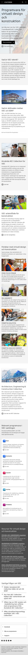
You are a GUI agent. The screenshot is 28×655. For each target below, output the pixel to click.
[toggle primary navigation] (2, 2)
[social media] (6, 641)
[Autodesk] (8, 2)
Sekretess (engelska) (6, 646)
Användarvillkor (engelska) (12, 648)
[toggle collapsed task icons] (19, 2)
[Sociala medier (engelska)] (6, 641)
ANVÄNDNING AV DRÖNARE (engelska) (13, 543)
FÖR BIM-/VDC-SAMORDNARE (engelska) (14, 535)
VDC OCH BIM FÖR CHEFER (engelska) (13, 557)
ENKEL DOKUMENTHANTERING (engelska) (14, 565)
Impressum (3, 652)
